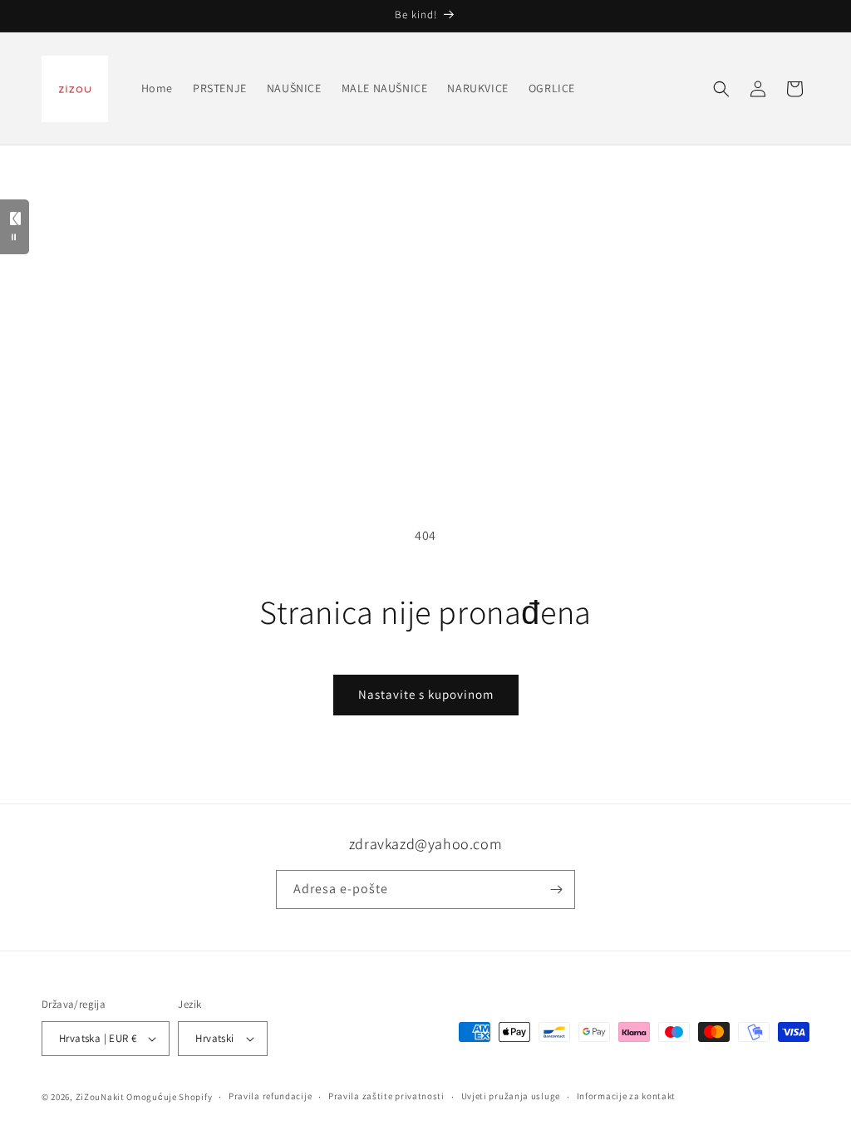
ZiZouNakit (100, 1097)
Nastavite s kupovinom (426, 694)
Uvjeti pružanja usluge (510, 1096)
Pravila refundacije (270, 1096)
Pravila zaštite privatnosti (386, 1096)
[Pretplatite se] (556, 889)
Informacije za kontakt (626, 1096)
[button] (721, 89)
